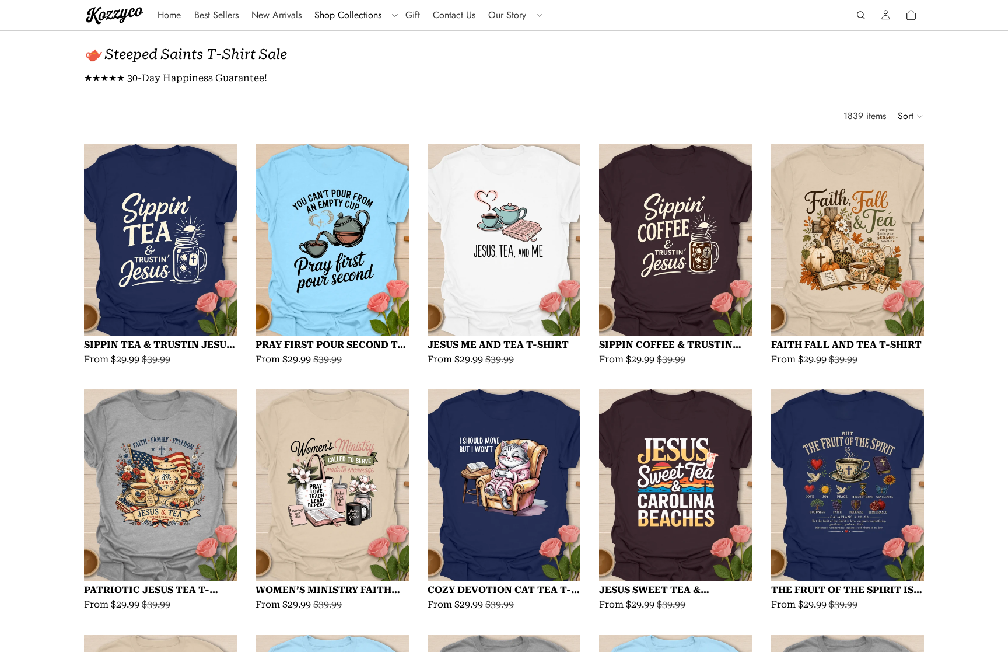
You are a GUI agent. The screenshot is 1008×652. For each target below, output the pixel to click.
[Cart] (911, 15)
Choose (229, 317)
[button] (911, 116)
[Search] (861, 15)
